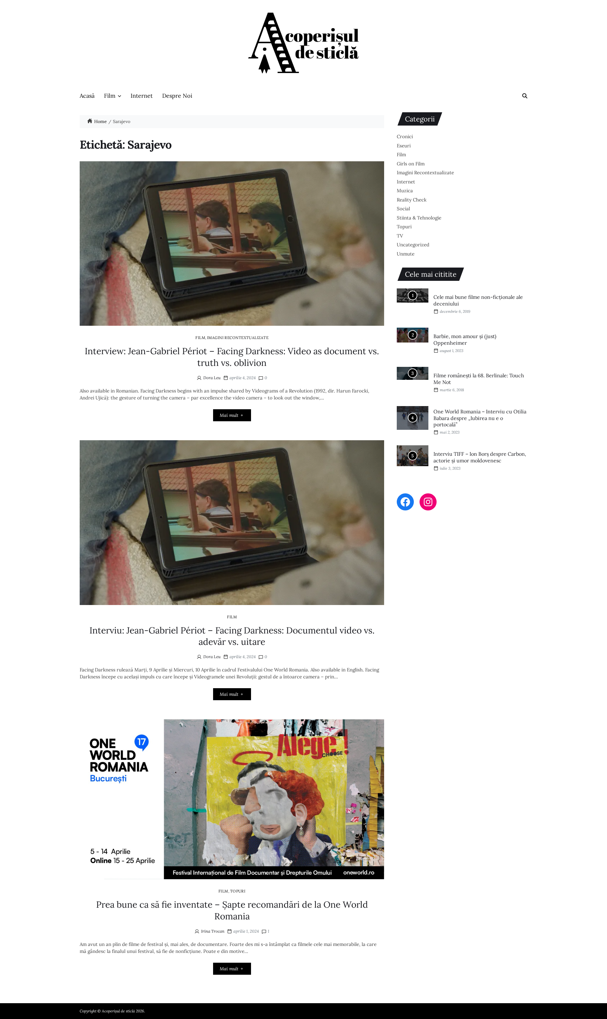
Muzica (405, 191)
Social (403, 209)
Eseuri (404, 146)
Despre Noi (177, 95)
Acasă (87, 95)
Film (109, 95)
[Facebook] (405, 501)
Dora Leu (212, 377)
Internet (142, 95)
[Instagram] (428, 501)
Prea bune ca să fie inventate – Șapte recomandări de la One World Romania (232, 910)
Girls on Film (411, 164)
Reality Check (411, 200)
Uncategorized (413, 245)
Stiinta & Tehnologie (419, 218)
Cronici (405, 136)
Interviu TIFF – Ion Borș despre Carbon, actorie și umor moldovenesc (479, 457)
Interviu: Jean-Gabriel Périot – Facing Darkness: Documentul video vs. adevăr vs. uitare (232, 636)
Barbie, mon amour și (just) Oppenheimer (464, 339)
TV (400, 236)
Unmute (405, 254)
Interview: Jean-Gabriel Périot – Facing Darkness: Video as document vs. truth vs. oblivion (232, 356)
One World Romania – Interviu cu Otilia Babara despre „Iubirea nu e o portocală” (479, 418)
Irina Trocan (212, 931)
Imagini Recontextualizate (237, 337)
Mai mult (229, 415)
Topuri (238, 891)
